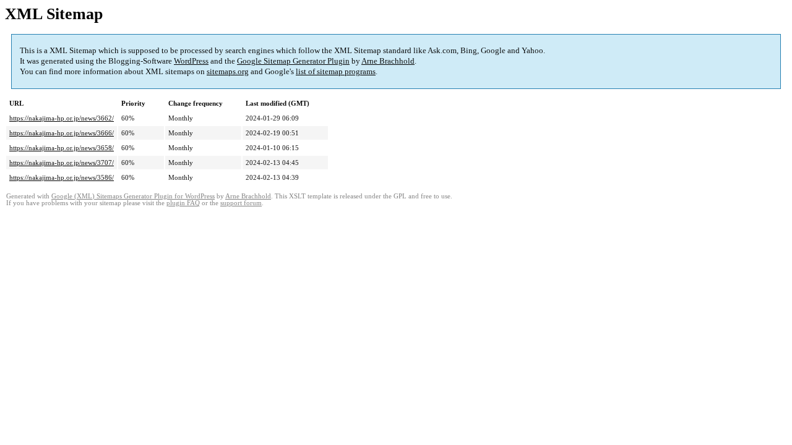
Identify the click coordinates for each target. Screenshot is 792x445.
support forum (241, 203)
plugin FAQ (183, 203)
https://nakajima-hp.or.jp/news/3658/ (61, 147)
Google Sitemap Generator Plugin (293, 61)
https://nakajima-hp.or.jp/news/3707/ (61, 162)
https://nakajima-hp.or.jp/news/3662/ (61, 118)
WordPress (191, 61)
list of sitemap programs (336, 71)
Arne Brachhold (388, 61)
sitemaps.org (228, 71)
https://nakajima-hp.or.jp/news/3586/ (61, 177)
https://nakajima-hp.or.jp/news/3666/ (61, 133)
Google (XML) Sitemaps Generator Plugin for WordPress (133, 196)
